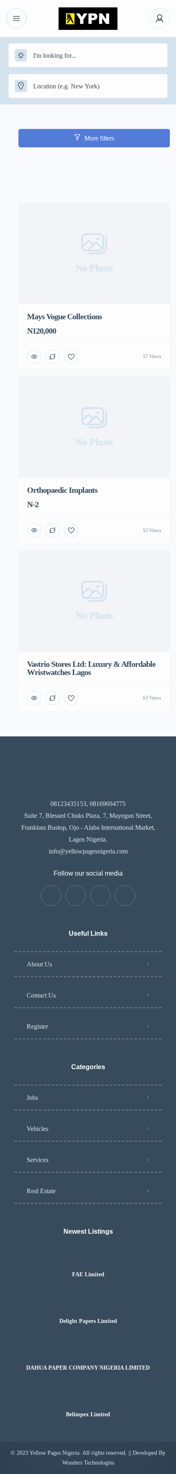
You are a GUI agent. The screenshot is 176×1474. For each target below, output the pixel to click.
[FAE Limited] (88, 1258)
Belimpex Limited (88, 1415)
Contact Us (41, 995)
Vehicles (37, 1128)
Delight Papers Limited (88, 1321)
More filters (99, 138)
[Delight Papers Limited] (88, 1305)
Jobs (32, 1097)
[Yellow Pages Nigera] (88, 18)
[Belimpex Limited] (88, 1398)
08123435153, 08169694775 (88, 803)
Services (37, 1159)
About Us (39, 964)
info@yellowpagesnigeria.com (88, 851)
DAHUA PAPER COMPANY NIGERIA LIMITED (88, 1368)
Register (37, 1026)
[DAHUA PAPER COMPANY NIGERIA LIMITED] (88, 1352)
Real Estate (41, 1190)
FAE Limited (88, 1275)
